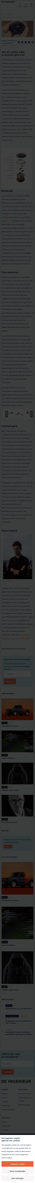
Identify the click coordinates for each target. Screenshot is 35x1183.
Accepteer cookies (17, 1164)
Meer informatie (17, 1178)
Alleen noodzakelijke (17, 1171)
